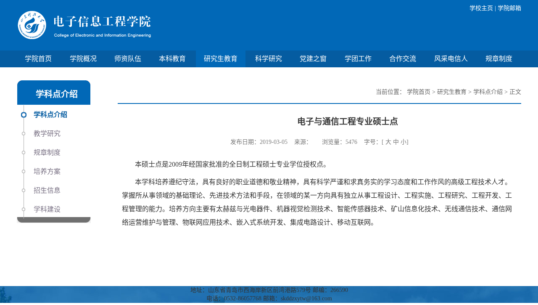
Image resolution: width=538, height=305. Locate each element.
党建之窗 (313, 58)
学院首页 (38, 58)
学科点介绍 (50, 114)
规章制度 (498, 58)
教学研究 (47, 133)
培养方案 (47, 171)
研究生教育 (220, 58)
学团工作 (358, 58)
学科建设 (47, 209)
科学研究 (268, 58)
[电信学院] (143, 25)
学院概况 (83, 58)
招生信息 (47, 190)
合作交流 (402, 58)
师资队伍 (127, 58)
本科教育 (172, 58)
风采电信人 (451, 58)
